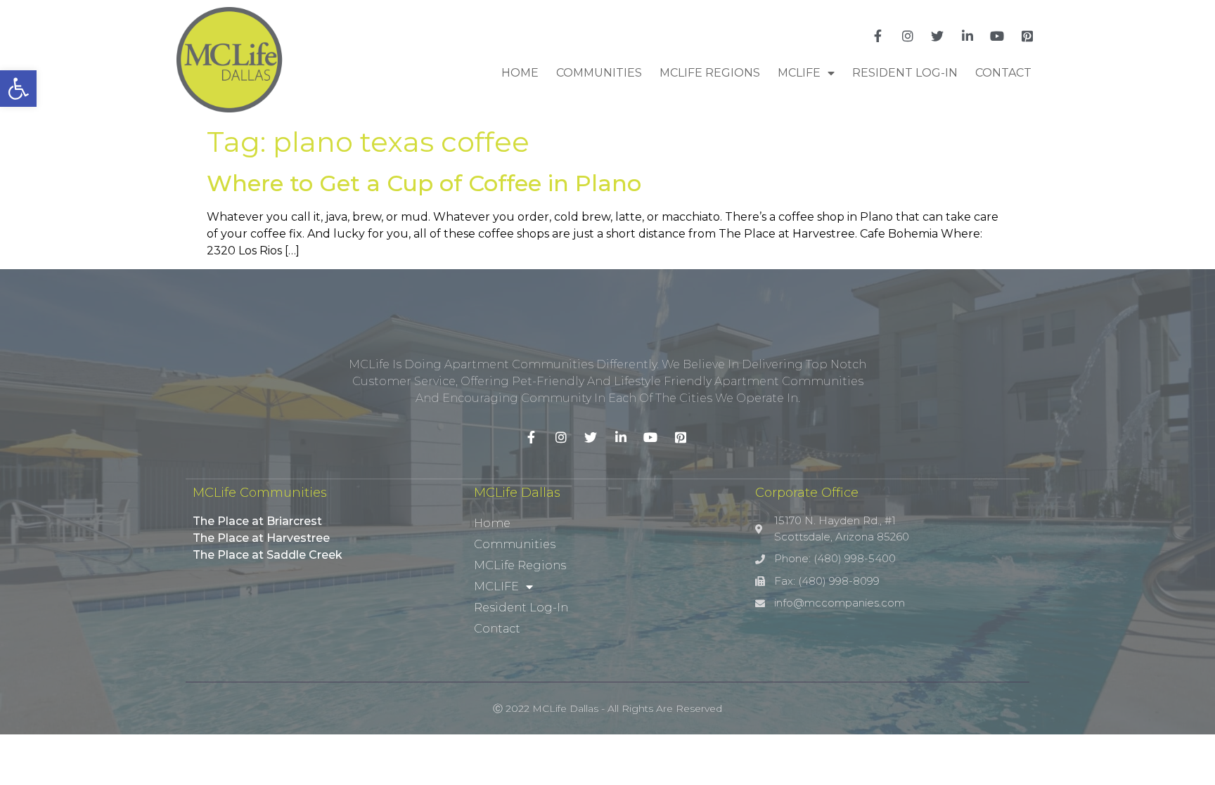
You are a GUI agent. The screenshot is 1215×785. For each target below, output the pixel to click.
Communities (599, 72)
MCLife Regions (710, 72)
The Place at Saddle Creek (267, 555)
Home (520, 72)
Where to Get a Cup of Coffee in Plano (424, 183)
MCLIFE (799, 72)
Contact (1003, 72)
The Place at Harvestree (261, 538)
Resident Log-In (905, 72)
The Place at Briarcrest (257, 521)
